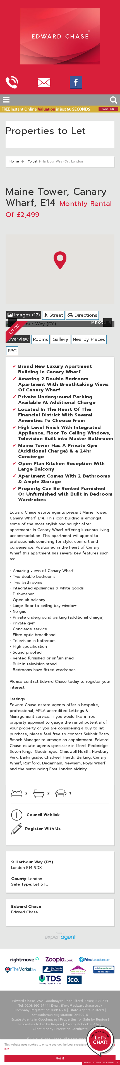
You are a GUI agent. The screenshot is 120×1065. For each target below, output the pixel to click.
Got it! (60, 1058)
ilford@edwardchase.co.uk (81, 1005)
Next (108, 326)
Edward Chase (24, 912)
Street (55, 315)
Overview (18, 339)
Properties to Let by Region (40, 1024)
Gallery (60, 339)
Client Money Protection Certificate (60, 1029)
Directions (85, 315)
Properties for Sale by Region (83, 1019)
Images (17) (26, 314)
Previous (14, 326)
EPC (12, 350)
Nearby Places (89, 339)
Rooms (40, 339)
